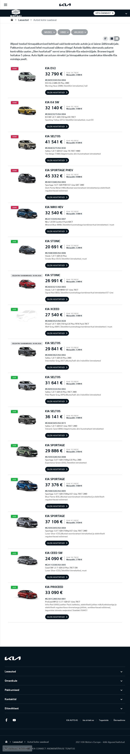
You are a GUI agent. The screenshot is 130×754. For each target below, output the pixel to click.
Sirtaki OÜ (11, 19)
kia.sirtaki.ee (88, 720)
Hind (63, 32)
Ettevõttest (12, 708)
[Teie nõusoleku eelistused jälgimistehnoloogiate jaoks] (17, 748)
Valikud (78, 32)
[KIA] (65, 5)
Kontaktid (10, 699)
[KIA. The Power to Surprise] (13, 658)
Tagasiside (104, 720)
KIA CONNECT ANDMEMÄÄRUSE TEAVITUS (53, 748)
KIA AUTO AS (72, 720)
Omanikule (11, 680)
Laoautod (23, 19)
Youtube (14, 720)
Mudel (48, 32)
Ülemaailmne (119, 720)
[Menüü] (5, 5)
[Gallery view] (111, 38)
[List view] (117, 38)
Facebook (6, 720)
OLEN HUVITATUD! (56, 92)
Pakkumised (12, 689)
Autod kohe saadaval (44, 19)
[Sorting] (105, 38)
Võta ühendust (103, 13)
